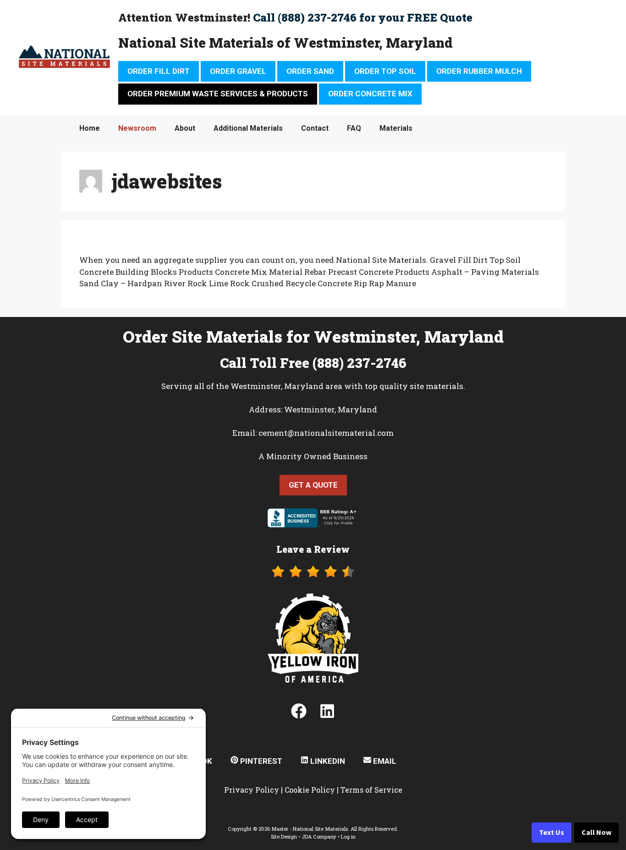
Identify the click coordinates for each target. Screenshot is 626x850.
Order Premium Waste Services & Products (217, 93)
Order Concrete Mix (370, 93)
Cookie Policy (310, 789)
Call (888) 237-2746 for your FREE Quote (362, 17)
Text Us (551, 833)
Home (89, 128)
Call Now (596, 833)
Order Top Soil (385, 71)
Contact (315, 128)
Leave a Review (313, 549)
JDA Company (319, 836)
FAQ (354, 128)
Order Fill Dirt (158, 71)
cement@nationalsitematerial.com (326, 433)
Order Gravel (238, 71)
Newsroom (137, 128)
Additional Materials (248, 128)
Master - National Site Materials (309, 828)
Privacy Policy (251, 789)
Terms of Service (371, 789)
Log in (348, 836)
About (185, 128)
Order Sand (310, 71)
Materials (395, 128)
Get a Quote (313, 484)
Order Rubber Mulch (479, 71)
